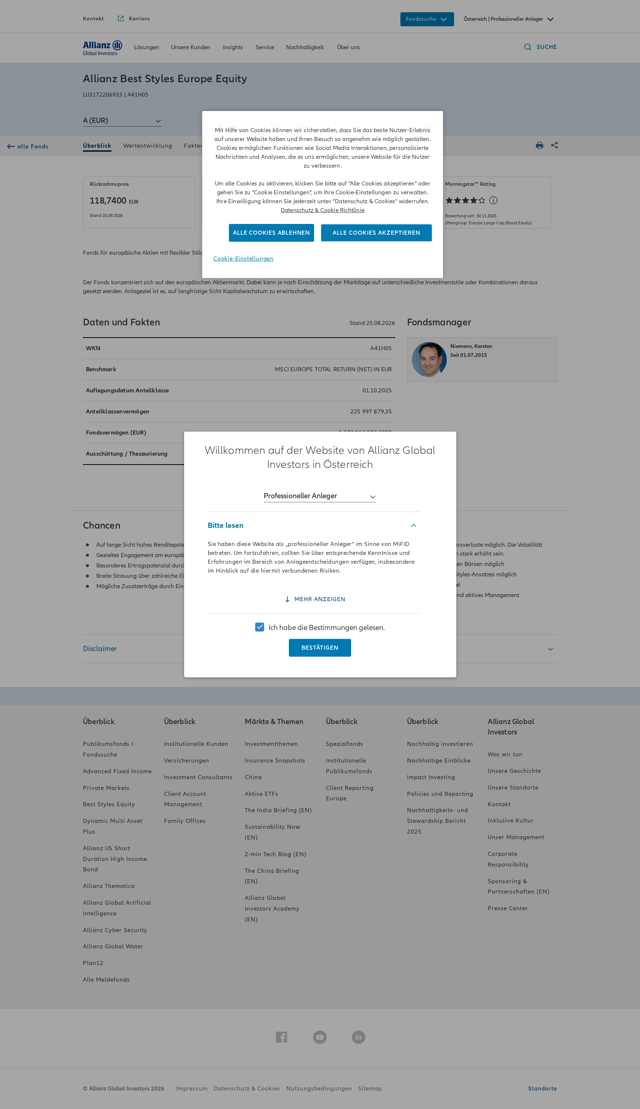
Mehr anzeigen (320, 599)
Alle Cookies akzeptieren (376, 233)
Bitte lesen (225, 525)
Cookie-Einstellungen (243, 258)
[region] (320, 554)
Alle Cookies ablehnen (271, 233)
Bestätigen (320, 647)
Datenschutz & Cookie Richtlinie (322, 210)
